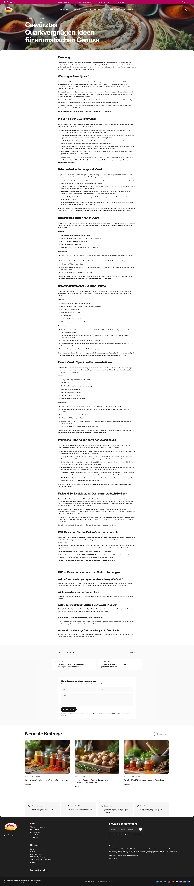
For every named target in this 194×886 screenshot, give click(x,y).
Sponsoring (34, 837)
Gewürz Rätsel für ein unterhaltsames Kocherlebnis (144, 780)
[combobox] (186, 2)
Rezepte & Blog (35, 832)
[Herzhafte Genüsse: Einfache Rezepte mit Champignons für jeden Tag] (97, 757)
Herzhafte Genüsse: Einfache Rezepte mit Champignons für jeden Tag (91, 781)
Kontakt (32, 849)
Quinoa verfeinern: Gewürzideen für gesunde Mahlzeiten (115, 665)
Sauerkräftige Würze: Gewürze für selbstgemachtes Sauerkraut (72, 665)
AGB (21, 882)
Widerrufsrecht (7, 882)
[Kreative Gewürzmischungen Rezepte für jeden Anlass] (47, 757)
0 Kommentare (43, 18)
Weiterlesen (28, 784)
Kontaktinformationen (37, 882)
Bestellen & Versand (36, 854)
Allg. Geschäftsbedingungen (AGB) (41, 859)
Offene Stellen (34, 835)
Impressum (33, 862)
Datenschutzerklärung (15, 882)
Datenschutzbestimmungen (120, 713)
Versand (25, 882)
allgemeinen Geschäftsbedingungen (101, 713)
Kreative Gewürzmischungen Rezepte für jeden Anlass (47, 780)
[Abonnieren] (140, 829)
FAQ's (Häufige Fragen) (37, 857)
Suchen (32, 851)
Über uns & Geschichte (37, 827)
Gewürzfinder (34, 829)
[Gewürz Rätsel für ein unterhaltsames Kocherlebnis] (146, 757)
